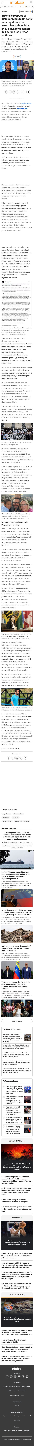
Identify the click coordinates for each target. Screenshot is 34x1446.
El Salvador (6, 817)
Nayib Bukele (6, 814)
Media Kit (17, 1420)
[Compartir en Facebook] (10, 92)
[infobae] (17, 2)
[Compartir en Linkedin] (18, 92)
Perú (15, 1391)
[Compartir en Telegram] (22, 92)
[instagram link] (15, 1376)
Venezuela (4, 11)
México (10, 1391)
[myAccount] (31, 2)
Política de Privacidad (24, 1430)
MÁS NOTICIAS (17, 1021)
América (5, 1386)
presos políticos (7, 821)
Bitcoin (20, 7)
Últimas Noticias (14, 1395)
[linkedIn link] (27, 1376)
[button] (3, 2)
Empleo (17, 1405)
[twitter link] (11, 1376)
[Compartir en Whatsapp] (6, 92)
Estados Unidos (26, 1386)
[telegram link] (23, 1376)
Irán (11, 7)
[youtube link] (19, 1376)
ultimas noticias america (22, 821)
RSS (22, 1395)
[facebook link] (7, 1376)
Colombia (12, 1386)
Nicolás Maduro (18, 814)
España (18, 1386)
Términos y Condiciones (10, 1430)
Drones (15, 7)
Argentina (6, 1416)
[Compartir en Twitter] (14, 92)
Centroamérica (22, 1391)
